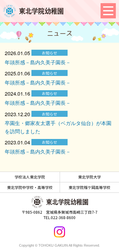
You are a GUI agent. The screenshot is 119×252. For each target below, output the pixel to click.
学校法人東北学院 (30, 177)
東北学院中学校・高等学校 (30, 187)
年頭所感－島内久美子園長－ (38, 62)
